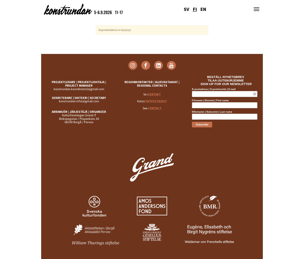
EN (203, 9)
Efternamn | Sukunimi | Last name (212, 111)
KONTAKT (154, 94)
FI (195, 9)
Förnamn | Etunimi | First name (210, 100)
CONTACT (155, 108)
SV (186, 9)
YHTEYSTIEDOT (156, 101)
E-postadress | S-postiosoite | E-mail (214, 89)
